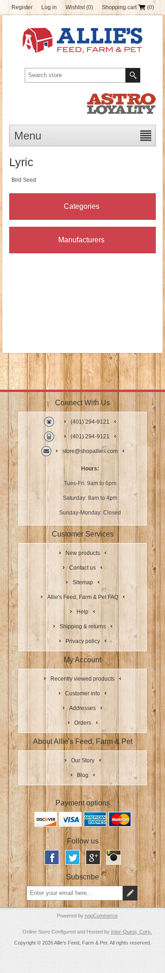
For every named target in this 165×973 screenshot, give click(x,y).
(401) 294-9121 (90, 422)
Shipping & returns (83, 626)
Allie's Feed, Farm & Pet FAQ (82, 597)
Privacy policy (83, 641)
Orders (82, 723)
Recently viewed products (82, 679)
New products (83, 553)
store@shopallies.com (90, 451)
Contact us (82, 568)
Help (82, 612)
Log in (49, 7)
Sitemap (82, 582)
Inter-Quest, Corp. (131, 931)
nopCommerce (101, 915)
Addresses (82, 708)
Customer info (82, 693)
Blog (82, 775)
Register (22, 7)
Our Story (82, 760)
